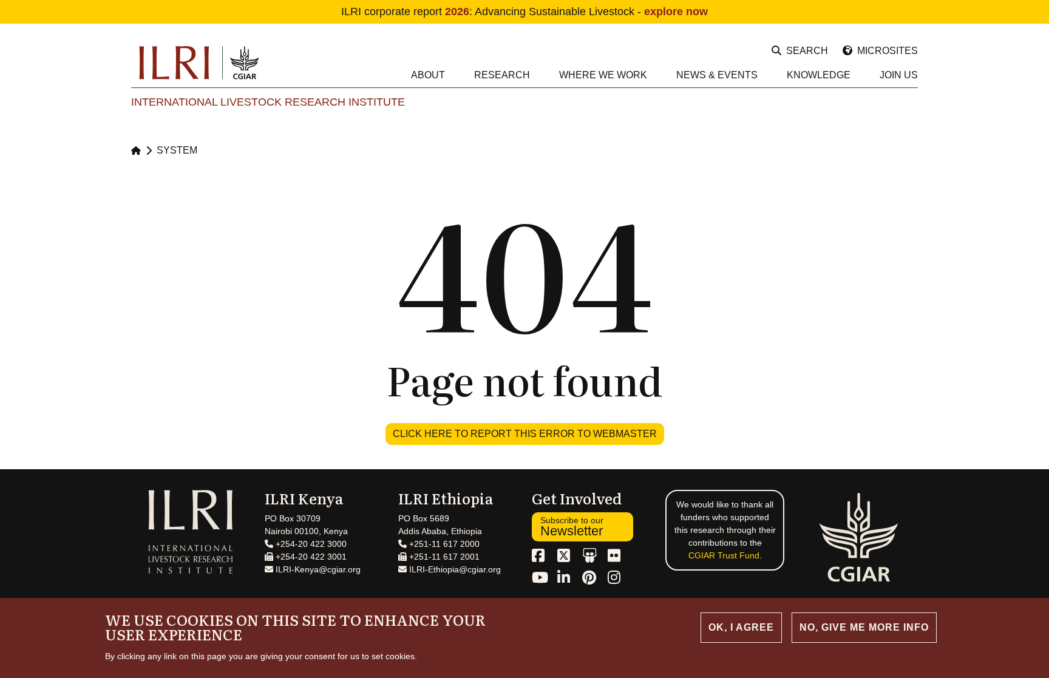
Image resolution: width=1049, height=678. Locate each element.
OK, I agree (741, 627)
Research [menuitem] (502, 75)
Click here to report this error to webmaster (525, 434)
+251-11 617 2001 (443, 556)
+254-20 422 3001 (310, 556)
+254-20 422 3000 (310, 544)
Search (807, 51)
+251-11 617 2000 (443, 544)
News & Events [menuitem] (717, 75)
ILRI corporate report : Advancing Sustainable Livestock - (524, 11)
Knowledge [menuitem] (818, 75)
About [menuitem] (428, 75)
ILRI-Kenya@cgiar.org (317, 569)
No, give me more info (864, 627)
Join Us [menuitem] (899, 75)
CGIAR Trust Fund (723, 555)
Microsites (887, 51)
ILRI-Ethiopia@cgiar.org (454, 569)
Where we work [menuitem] (603, 75)
